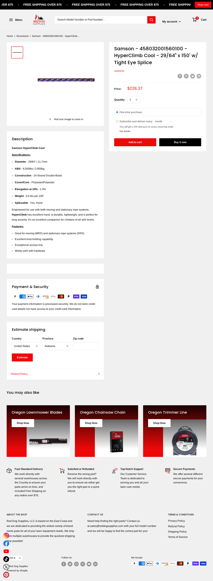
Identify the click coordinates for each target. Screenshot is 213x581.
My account (170, 21)
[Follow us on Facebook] (63, 564)
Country (17, 338)
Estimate (22, 357)
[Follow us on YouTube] (89, 564)
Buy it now (180, 142)
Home (10, 36)
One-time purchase (130, 112)
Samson (119, 71)
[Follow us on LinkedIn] (95, 564)
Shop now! (203, 4)
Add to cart (135, 142)
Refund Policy (19, 373)
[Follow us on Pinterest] (82, 564)
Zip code (78, 338)
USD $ (11, 558)
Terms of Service (178, 537)
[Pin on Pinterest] (186, 75)
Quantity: (119, 99)
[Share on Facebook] (180, 75)
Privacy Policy (176, 520)
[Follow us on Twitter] (70, 564)
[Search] (151, 19)
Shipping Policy (177, 531)
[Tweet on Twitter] (192, 75)
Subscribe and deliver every (136, 121)
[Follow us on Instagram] (76, 564)
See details (124, 131)
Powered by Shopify (17, 570)
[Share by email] (199, 75)
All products (22, 36)
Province (47, 338)
